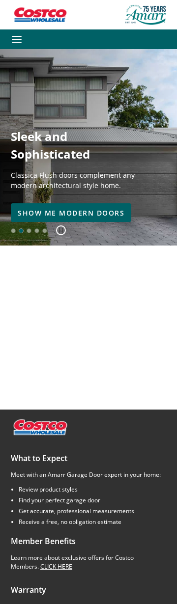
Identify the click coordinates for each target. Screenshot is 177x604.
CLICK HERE (56, 566)
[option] (13, 230)
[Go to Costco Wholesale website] (40, 14)
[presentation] (71, 212)
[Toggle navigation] (17, 39)
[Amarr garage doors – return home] (145, 14)
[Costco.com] (40, 426)
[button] (57, 230)
